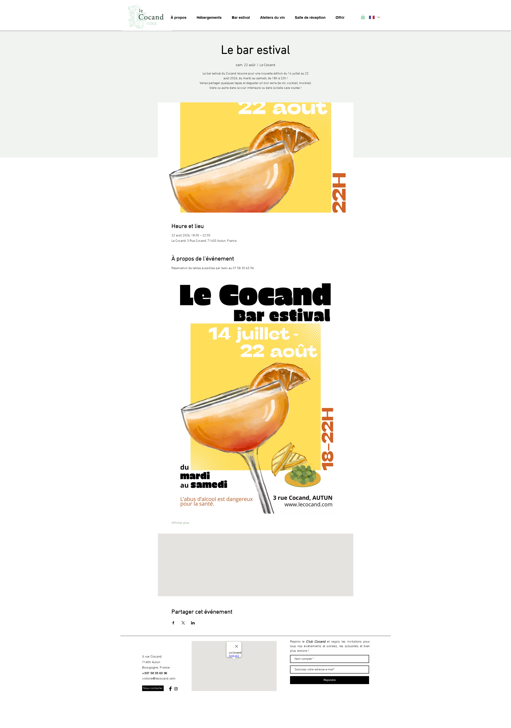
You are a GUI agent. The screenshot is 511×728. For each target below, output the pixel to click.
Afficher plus (180, 523)
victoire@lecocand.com (159, 678)
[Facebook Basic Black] (170, 688)
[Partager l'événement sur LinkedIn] (193, 622)
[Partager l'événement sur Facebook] (173, 622)
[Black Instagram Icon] (176, 688)
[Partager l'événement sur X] (183, 622)
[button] (363, 16)
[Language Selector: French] (374, 17)
